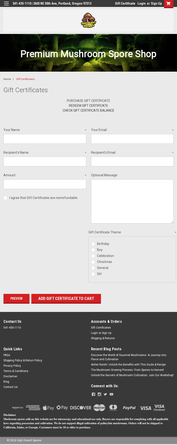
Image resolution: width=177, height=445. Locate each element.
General (102, 268)
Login (142, 3)
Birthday (103, 244)
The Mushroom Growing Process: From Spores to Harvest (127, 370)
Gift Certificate (125, 3)
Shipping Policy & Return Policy (22, 360)
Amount (44, 175)
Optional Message (104, 175)
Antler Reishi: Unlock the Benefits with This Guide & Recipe (128, 364)
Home (7, 79)
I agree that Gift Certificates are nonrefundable (43, 198)
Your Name (44, 130)
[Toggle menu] (6, 6)
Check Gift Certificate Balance (88, 110)
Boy (100, 250)
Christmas (104, 262)
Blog (6, 381)
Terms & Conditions (15, 371)
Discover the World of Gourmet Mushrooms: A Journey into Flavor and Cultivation (128, 357)
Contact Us (10, 387)
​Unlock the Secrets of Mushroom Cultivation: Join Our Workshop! (132, 375)
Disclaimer (10, 376)
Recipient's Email (132, 152)
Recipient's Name (44, 152)
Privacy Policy (12, 365)
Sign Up (156, 3)
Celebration (105, 256)
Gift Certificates (25, 79)
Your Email (132, 130)
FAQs (6, 355)
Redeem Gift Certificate (88, 105)
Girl (99, 274)
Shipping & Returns (103, 338)
